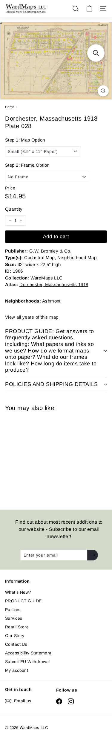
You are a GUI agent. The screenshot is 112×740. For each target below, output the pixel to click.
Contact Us (16, 644)
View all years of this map (32, 317)
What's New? (18, 592)
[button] (96, 53)
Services (13, 618)
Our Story (14, 635)
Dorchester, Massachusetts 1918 (53, 284)
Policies (12, 609)
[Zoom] (103, 90)
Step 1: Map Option (25, 139)
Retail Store (17, 626)
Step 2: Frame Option (27, 165)
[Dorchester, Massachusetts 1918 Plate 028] (47, 456)
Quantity (13, 209)
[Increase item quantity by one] (21, 220)
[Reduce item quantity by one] (10, 220)
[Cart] (89, 8)
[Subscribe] (92, 555)
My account (16, 670)
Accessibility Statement (28, 653)
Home (9, 107)
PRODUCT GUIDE (23, 600)
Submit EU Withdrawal (27, 661)
